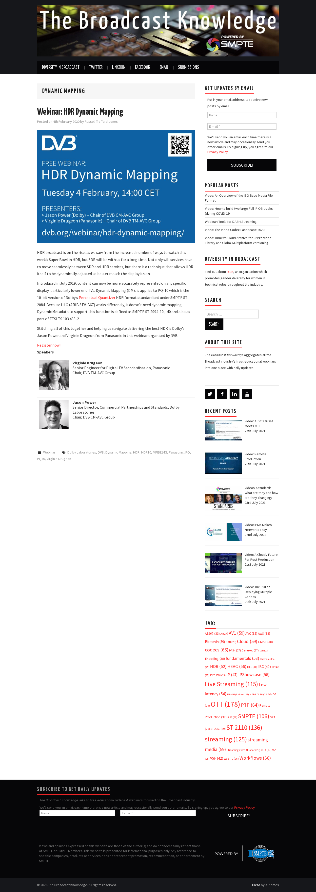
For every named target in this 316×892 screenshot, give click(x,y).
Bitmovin (215, 641)
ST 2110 (244, 727)
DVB (101, 452)
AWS (264, 633)
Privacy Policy (217, 152)
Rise (230, 271)
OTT (225, 704)
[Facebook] (222, 394)
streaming (226, 739)
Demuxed (250, 650)
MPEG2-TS (160, 452)
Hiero (256, 885)
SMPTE (253, 716)
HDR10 (146, 452)
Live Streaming (231, 684)
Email (164, 67)
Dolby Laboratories (81, 452)
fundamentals (242, 658)
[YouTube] (247, 394)
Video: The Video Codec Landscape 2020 (234, 229)
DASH (235, 650)
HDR (136, 452)
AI (224, 633)
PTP (250, 705)
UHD (266, 750)
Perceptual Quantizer (97, 297)
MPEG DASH (259, 694)
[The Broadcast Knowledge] (158, 30)
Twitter (95, 67)
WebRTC (231, 758)
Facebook (142, 67)
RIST (232, 717)
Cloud (247, 641)
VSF (216, 758)
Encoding (215, 658)
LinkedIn (118, 67)
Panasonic (176, 452)
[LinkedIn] (234, 394)
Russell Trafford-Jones (101, 121)
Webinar (49, 452)
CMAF (265, 642)
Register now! (48, 345)
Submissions (188, 67)
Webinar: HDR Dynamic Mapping (80, 112)
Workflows (255, 758)
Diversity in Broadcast (60, 67)
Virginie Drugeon (59, 458)
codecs (216, 650)
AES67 (212, 633)
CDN (231, 642)
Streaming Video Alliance (243, 750)
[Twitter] (210, 394)
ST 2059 (218, 729)
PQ (187, 452)
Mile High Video (238, 694)
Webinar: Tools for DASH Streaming (231, 221)
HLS (252, 667)
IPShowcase (254, 674)
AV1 (237, 633)
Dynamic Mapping (118, 452)
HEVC (236, 666)
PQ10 (41, 458)
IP (231, 674)
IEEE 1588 (218, 675)
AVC (251, 633)
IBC (264, 666)
